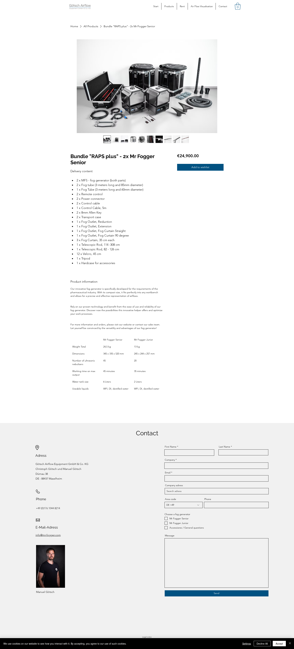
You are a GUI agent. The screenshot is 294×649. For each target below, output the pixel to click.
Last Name (224, 446)
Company (170, 460)
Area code (170, 499)
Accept (279, 643)
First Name (170, 446)
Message (169, 535)
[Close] (290, 643)
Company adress (174, 485)
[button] (238, 6)
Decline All (262, 643)
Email (167, 472)
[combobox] (217, 491)
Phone (207, 499)
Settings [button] (246, 643)
